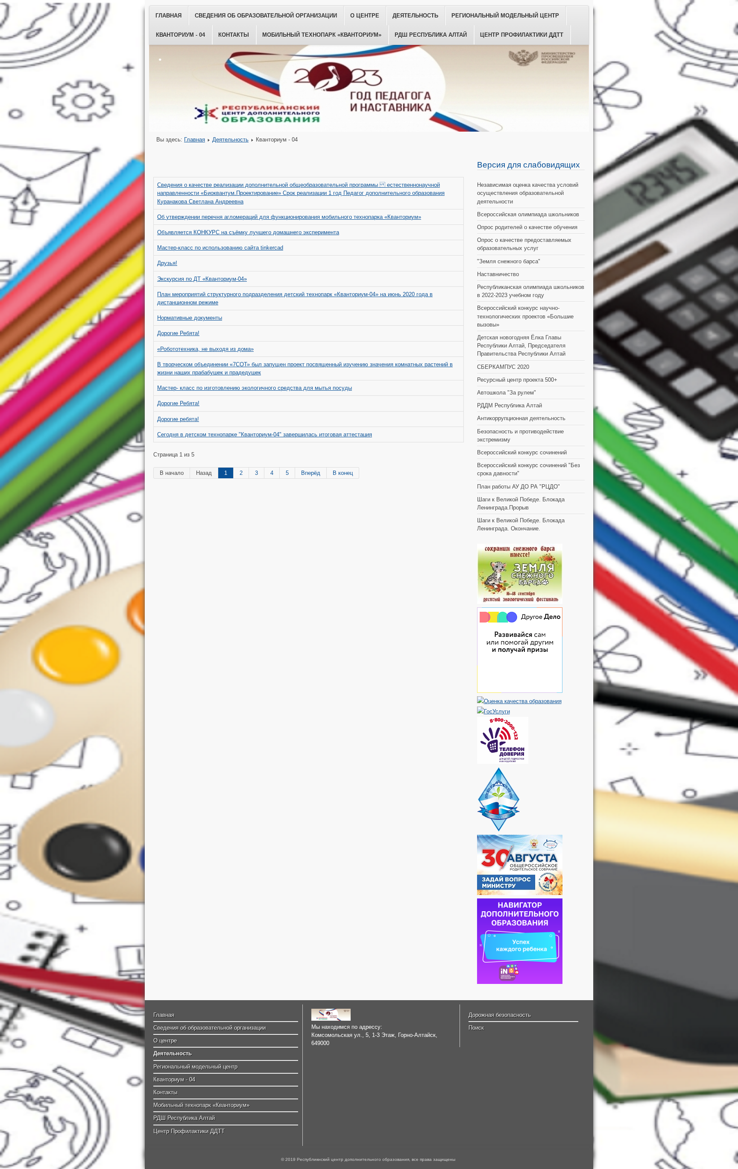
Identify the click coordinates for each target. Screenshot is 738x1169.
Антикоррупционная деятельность (521, 418)
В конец (343, 473)
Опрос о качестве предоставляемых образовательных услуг (524, 244)
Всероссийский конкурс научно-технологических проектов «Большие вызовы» (525, 316)
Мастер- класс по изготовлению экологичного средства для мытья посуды (254, 388)
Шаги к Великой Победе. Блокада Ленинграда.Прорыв (521, 503)
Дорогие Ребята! (178, 333)
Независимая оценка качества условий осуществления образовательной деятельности (527, 193)
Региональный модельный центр (505, 15)
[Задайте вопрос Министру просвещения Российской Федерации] (519, 893)
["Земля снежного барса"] (519, 602)
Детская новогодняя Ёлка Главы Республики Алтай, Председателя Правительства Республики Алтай (521, 345)
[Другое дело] (519, 691)
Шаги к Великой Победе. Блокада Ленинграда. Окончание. (521, 524)
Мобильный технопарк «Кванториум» (321, 35)
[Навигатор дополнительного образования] (519, 982)
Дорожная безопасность (500, 1015)
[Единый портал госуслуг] (493, 711)
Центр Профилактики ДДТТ (521, 35)
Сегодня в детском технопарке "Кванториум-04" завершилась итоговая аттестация (264, 434)
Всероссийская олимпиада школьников (528, 214)
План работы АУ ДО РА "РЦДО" (518, 486)
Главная (168, 15)
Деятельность (415, 15)
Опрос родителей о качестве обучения (527, 227)
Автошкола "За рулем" (506, 392)
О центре (364, 15)
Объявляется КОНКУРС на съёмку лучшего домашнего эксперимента (248, 232)
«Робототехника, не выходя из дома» (205, 349)
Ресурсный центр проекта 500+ (517, 380)
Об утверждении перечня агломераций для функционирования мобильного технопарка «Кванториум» (289, 217)
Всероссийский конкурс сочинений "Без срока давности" (528, 469)
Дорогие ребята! (178, 419)
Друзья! (167, 263)
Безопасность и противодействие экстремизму (520, 435)
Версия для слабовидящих (528, 164)
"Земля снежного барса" (508, 261)
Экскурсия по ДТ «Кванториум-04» (202, 279)
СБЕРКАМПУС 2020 (503, 367)
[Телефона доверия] (502, 762)
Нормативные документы (189, 318)
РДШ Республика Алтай (431, 35)
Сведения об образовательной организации (266, 15)
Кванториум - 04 (180, 35)
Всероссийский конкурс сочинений (522, 452)
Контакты (233, 35)
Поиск (476, 1028)
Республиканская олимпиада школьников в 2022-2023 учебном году (530, 291)
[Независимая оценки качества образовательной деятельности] (519, 701)
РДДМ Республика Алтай (509, 405)
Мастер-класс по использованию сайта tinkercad (220, 247)
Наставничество (498, 274)
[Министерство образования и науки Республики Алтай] (498, 829)
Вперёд (310, 473)
